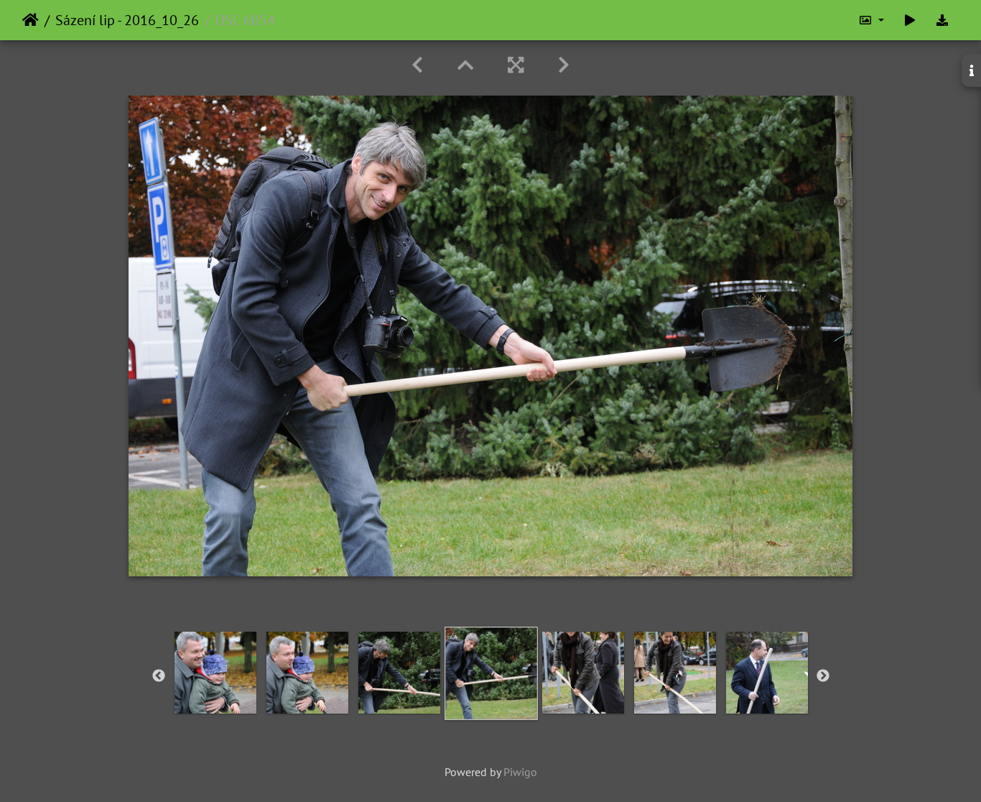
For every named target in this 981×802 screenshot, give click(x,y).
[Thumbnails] (465, 65)
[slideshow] (909, 20)
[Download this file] (942, 20)
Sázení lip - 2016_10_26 (127, 20)
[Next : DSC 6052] (564, 65)
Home (30, 20)
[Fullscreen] (515, 65)
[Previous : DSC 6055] (417, 65)
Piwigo (520, 772)
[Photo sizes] (871, 20)
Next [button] (823, 676)
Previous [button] (159, 676)
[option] (215, 673)
